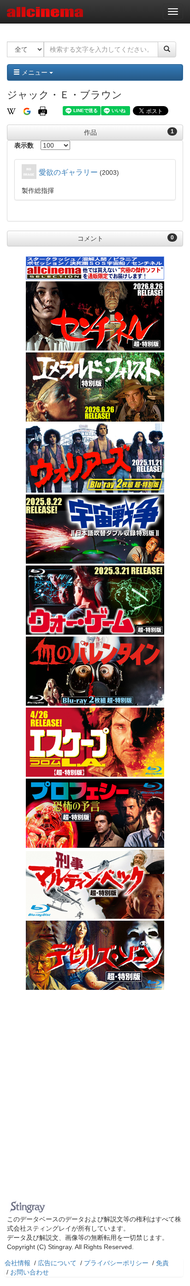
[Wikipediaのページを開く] (11, 110)
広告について (57, 1263)
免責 (162, 1263)
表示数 (24, 145)
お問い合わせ (29, 1272)
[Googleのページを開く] (27, 110)
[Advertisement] (95, 1097)
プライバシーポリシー (116, 1263)
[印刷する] (42, 110)
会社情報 (17, 1263)
